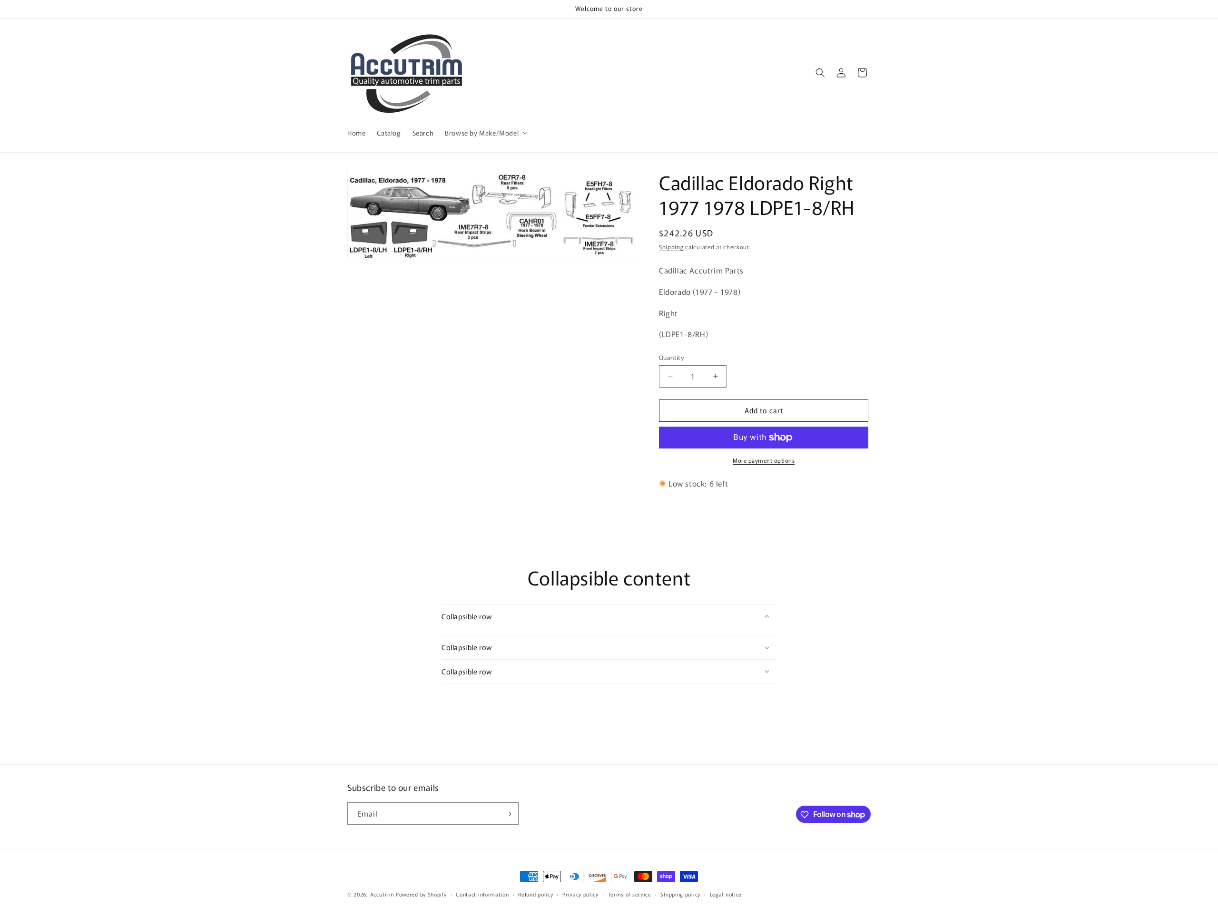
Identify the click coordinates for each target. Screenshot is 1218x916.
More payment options (764, 460)
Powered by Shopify (421, 894)
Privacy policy (580, 893)
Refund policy (535, 893)
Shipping (671, 247)
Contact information (482, 893)
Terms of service (629, 893)
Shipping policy (680, 893)
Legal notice (726, 893)
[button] (485, 133)
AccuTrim (382, 894)
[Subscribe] (507, 814)
